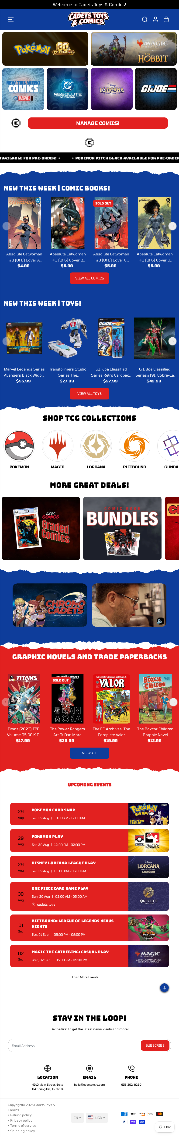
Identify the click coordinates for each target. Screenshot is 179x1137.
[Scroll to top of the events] (166, 977)
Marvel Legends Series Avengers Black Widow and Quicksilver (24, 372)
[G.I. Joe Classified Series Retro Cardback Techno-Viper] (111, 338)
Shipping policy (22, 1131)
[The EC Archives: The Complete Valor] (111, 698)
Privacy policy (21, 1120)
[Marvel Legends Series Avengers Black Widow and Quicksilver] (24, 338)
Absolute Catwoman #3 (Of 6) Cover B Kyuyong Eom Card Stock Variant (68, 257)
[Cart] (166, 19)
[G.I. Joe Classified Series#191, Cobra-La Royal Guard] (154, 338)
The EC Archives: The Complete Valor (111, 732)
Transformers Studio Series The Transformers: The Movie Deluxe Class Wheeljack (67, 372)
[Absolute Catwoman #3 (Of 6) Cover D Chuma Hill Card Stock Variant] (154, 223)
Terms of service (23, 1125)
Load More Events (85, 977)
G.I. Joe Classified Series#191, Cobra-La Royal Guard (154, 372)
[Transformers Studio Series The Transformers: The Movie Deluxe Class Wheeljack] (67, 338)
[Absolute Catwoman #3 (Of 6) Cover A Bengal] (24, 223)
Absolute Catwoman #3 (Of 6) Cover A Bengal (24, 257)
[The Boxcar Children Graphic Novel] (155, 698)
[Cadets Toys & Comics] (88, 19)
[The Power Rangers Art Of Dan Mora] (67, 698)
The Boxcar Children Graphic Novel (155, 732)
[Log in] (155, 19)
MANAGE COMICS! (98, 123)
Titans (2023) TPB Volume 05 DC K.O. (23, 732)
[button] (11, 19)
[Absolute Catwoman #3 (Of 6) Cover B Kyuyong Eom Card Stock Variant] (67, 223)
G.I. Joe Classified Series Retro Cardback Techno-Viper (111, 372)
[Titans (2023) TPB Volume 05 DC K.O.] (23, 698)
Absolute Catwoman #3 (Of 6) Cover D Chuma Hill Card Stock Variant (155, 257)
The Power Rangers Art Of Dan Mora (67, 732)
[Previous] (6, 226)
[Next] (172, 226)
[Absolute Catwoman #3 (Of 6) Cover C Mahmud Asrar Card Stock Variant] (111, 223)
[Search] (145, 19)
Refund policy (21, 1115)
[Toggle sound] (160, 621)
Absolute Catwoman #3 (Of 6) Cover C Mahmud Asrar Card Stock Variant (111, 257)
